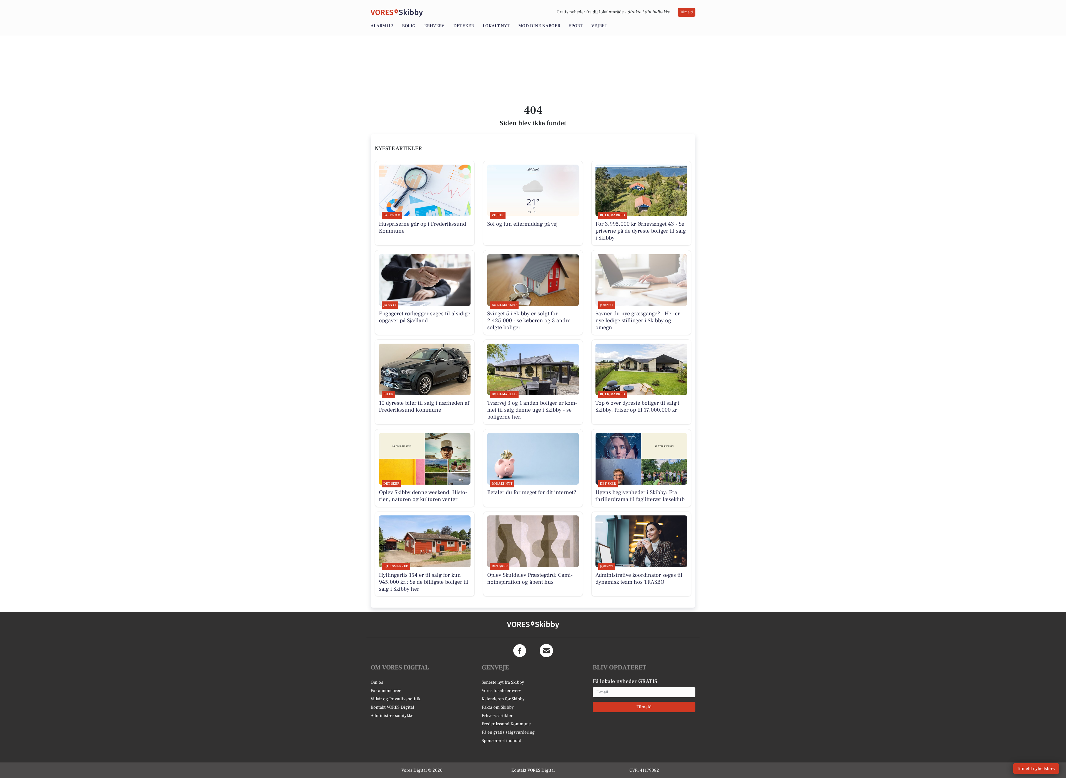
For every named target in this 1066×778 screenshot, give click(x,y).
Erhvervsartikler (497, 715)
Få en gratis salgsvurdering (508, 732)
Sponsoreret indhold (501, 740)
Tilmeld (686, 12)
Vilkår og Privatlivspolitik (395, 699)
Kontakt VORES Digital (392, 707)
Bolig (408, 26)
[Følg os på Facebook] (519, 650)
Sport (575, 26)
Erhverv (434, 26)
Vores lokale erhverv (501, 690)
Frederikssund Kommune (506, 724)
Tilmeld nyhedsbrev (1036, 768)
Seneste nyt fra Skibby (503, 682)
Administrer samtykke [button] (392, 715)
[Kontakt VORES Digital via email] (546, 650)
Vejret (599, 26)
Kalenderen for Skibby (503, 699)
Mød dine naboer (539, 26)
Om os (377, 682)
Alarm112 (382, 26)
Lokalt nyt (496, 26)
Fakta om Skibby (498, 707)
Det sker (463, 26)
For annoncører (386, 690)
